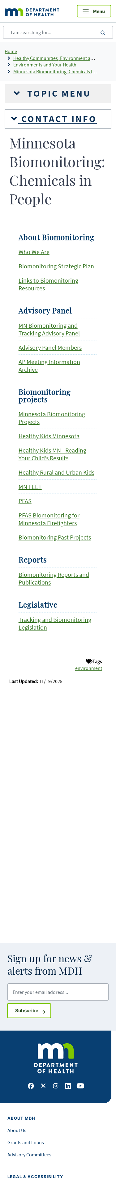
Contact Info (57, 119)
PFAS (25, 501)
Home (11, 51)
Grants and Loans (25, 1142)
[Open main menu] (94, 11)
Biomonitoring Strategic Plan (56, 266)
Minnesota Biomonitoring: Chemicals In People (61, 71)
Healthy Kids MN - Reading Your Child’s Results (52, 454)
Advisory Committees (29, 1154)
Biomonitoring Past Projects (55, 537)
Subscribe (33, 1010)
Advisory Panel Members (50, 347)
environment (88, 668)
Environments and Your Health (44, 64)
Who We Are (34, 252)
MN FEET (30, 486)
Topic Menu (57, 93)
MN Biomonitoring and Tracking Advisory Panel (49, 329)
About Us (16, 1130)
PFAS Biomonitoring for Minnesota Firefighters (49, 519)
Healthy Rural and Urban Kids (56, 472)
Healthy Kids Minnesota (49, 436)
